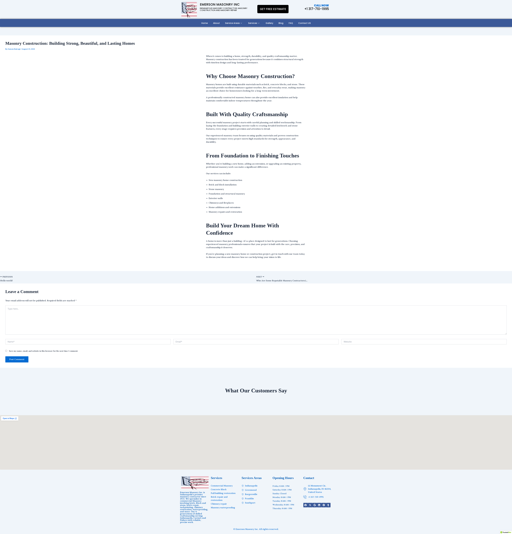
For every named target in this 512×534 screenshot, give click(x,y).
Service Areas (232, 23)
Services (252, 23)
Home (204, 23)
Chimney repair (219, 504)
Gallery (269, 23)
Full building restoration (223, 493)
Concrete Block (219, 489)
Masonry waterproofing (223, 507)
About (216, 23)
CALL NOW (321, 5)
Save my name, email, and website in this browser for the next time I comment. (43, 351)
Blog (281, 23)
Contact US (304, 23)
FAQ (291, 23)
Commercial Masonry (222, 486)
